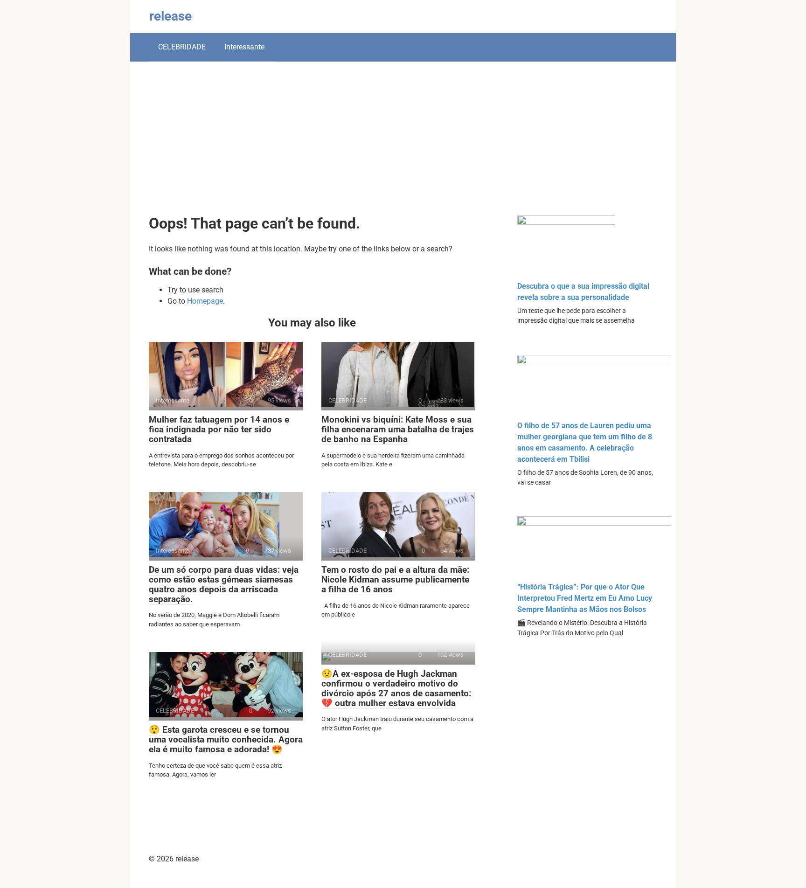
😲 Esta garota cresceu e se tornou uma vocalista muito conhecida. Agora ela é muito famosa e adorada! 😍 (226, 739)
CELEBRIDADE (182, 46)
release (170, 16)
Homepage (205, 301)
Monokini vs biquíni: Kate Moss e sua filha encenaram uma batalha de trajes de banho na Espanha (397, 429)
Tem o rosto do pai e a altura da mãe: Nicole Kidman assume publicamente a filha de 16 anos (395, 579)
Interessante (244, 46)
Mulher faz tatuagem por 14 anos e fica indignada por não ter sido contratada (219, 429)
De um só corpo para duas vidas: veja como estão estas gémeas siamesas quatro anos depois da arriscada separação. (224, 584)
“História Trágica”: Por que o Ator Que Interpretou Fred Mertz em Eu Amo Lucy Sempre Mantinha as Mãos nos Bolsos (584, 598)
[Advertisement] (403, 145)
